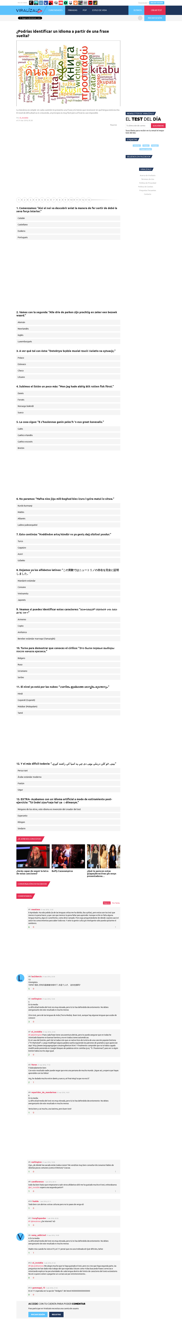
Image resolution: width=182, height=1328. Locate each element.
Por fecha (116, 903)
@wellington (36, 1035)
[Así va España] (51, 3)
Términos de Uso (147, 179)
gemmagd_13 (38, 1288)
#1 (29, 1221)
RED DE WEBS (22, 2)
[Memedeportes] (41, 3)
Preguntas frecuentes (147, 190)
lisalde (35, 1201)
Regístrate (142, 3)
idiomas (136, 145)
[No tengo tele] (80, 3)
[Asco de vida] (31, 3)
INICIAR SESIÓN (157, 3)
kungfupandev (39, 1218)
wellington (36, 999)
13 (89, 200)
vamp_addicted (38, 1235)
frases (146, 145)
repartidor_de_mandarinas (43, 1092)
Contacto (147, 194)
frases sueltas (146, 149)
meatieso (35, 909)
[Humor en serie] (70, 3)
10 (71, 200)
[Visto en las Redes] (46, 3)
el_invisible (24, 118)
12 (83, 200)
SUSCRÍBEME (158, 126)
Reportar (113, 125)
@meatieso (36, 1221)
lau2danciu (36, 976)
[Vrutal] (61, 3)
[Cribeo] (66, 3)
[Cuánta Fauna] (75, 3)
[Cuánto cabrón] (56, 3)
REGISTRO (56, 1314)
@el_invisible (34, 1187)
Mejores (107, 903)
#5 (29, 1035)
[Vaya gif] (85, 3)
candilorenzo (37, 1181)
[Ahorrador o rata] (95, 3)
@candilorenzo (37, 1266)
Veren (34, 1065)
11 (77, 200)
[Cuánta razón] (36, 3)
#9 (29, 1266)
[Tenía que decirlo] (90, 3)
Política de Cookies (145, 187)
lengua (154, 145)
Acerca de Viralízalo (147, 175)
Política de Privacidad (147, 183)
